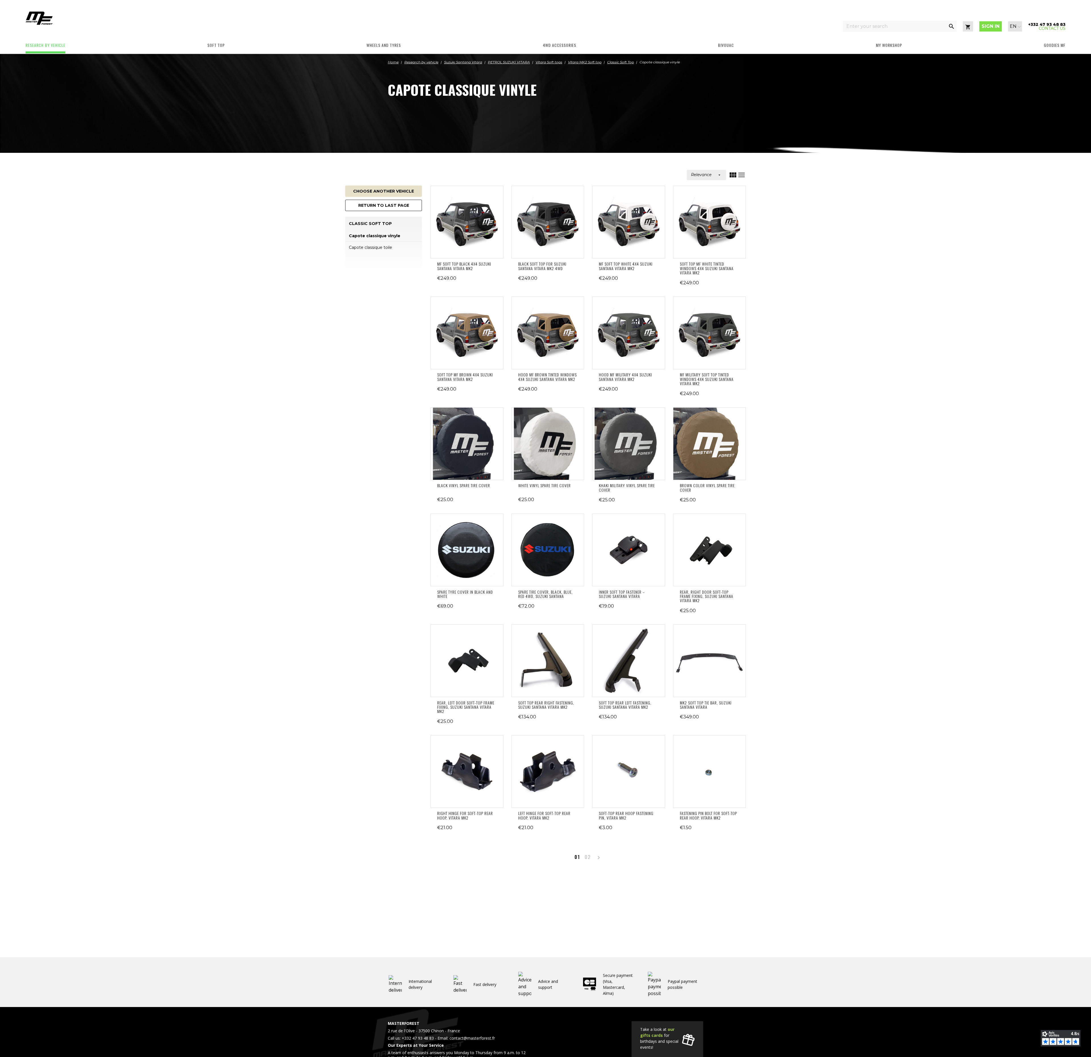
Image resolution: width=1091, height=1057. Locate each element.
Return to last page (383, 205)
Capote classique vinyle (374, 235)
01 (577, 857)
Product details (467, 222)
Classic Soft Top (370, 224)
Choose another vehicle (383, 191)
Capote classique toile (370, 247)
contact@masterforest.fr (472, 1038)
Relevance (706, 174)
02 (588, 857)
